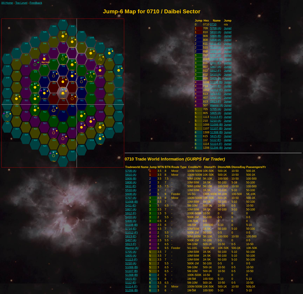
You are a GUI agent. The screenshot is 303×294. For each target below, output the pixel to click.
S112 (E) (215, 140)
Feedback (36, 2)
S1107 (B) (216, 128)
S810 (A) (215, 32)
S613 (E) (215, 93)
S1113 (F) (216, 116)
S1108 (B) (216, 82)
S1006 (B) (216, 124)
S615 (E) (215, 136)
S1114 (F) (216, 143)
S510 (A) (215, 47)
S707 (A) (215, 55)
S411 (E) (215, 62)
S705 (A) (215, 109)
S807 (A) (215, 66)
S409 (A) (215, 78)
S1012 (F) (216, 89)
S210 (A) (215, 120)
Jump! (227, 28)
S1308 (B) (216, 132)
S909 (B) (215, 36)
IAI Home (7, 2)
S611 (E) (215, 43)
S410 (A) (215, 74)
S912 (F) (215, 70)
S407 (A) (215, 97)
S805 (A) (215, 113)
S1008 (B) (216, 59)
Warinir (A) (216, 105)
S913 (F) (215, 101)
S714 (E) (215, 86)
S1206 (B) (216, 147)
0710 (213, 24)
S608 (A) (215, 51)
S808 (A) (215, 39)
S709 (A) (215, 28)
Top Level (21, 2)
